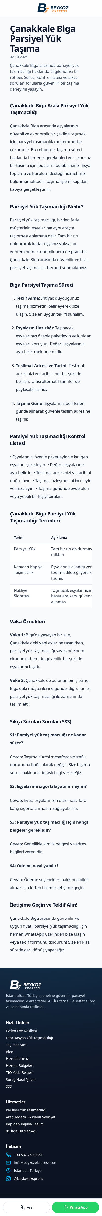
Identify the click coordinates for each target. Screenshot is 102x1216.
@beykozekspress (28, 1178)
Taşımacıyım (16, 1044)
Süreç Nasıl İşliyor (21, 1079)
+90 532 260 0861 (28, 1154)
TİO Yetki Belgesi (20, 1072)
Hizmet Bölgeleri (19, 1065)
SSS (9, 1086)
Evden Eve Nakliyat (21, 1030)
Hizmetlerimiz (17, 1058)
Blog (9, 1051)
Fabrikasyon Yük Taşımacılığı (29, 1037)
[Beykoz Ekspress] (51, 8)
